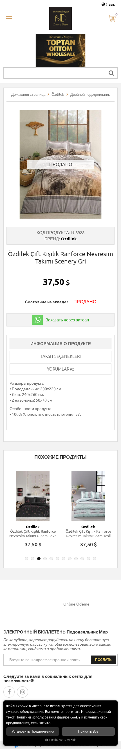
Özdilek (69, 238)
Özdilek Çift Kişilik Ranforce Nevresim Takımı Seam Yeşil (88, 533)
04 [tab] (45, 558)
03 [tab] (39, 558)
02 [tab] (32, 558)
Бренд (51, 238)
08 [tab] (69, 558)
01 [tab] (26, 558)
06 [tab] (57, 558)
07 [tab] (63, 558)
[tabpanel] (32, 512)
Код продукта (53, 232)
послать (103, 659)
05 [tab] (51, 558)
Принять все (88, 731)
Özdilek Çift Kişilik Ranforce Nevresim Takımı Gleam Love (33, 533)
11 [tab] (88, 558)
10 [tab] (82, 558)
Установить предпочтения (33, 731)
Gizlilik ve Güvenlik (62, 740)
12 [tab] (94, 558)
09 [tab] (76, 558)
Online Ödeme (76, 604)
